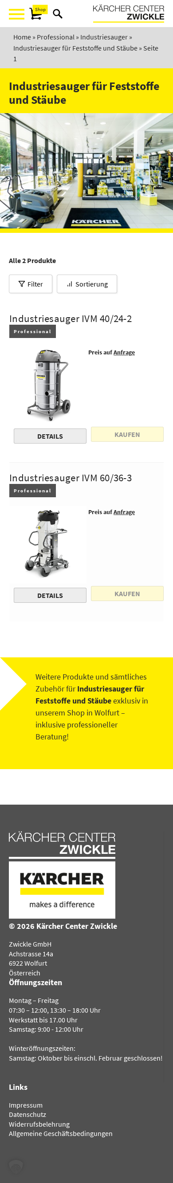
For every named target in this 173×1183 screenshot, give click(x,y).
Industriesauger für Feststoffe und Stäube (75, 47)
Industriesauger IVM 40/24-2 (70, 318)
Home (22, 36)
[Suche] (57, 13)
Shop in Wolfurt (93, 712)
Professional (56, 36)
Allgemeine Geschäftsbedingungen (61, 1133)
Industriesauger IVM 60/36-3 (70, 478)
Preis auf (111, 352)
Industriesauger (104, 36)
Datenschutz (27, 1114)
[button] (16, 1167)
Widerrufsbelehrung (39, 1124)
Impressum (26, 1104)
